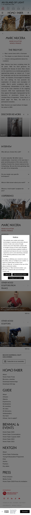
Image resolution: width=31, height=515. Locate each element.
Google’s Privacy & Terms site (13, 247)
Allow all (7, 274)
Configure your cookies (16, 278)
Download (25, 511)
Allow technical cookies (20, 274)
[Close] (2, 511)
